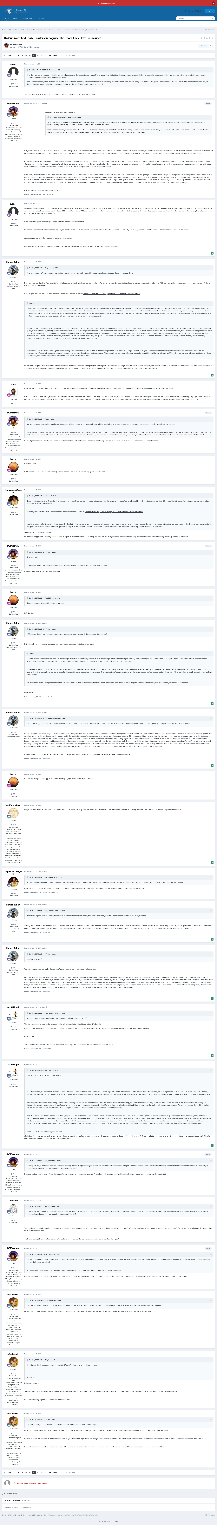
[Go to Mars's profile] (13, 467)
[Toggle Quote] (28, 70)
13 (22, 55)
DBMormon (17, 44)
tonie (13, 384)
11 (14, 55)
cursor (13, 64)
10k (14, 1220)
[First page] (4, 55)
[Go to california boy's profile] (13, 813)
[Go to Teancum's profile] (13, 1209)
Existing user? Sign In (193, 11)
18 (41, 55)
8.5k (14, 282)
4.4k (14, 123)
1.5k (14, 84)
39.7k (14, 1314)
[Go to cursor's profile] (13, 72)
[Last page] (59, 55)
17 (37, 55)
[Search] (212, 18)
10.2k (14, 825)
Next (55, 55)
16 (33, 55)
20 (50, 55)
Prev (9, 55)
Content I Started (28, 18)
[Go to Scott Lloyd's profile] (13, 1015)
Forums (6, 18)
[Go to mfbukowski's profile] (13, 1302)
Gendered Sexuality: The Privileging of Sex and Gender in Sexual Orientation (111, 294)
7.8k (14, 512)
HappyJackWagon (13, 491)
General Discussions (31, 47)
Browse (41, 18)
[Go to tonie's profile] (13, 392)
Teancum (13, 1200)
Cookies (115, 1521)
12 (18, 55)
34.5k (14, 1027)
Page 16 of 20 (69, 55)
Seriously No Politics (106, 3)
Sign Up (210, 11)
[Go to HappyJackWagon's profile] (13, 500)
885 (14, 404)
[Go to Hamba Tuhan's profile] (13, 270)
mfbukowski (13, 1294)
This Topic (203, 18)
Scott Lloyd (13, 1007)
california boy (13, 805)
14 (26, 55)
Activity (15, 18)
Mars (13, 459)
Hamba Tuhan (13, 262)
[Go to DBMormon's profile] (6, 45)
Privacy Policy (104, 1521)
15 (30, 55)
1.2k (14, 479)
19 (45, 55)
